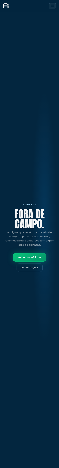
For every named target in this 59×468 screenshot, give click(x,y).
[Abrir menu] (52, 6)
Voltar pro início (27, 257)
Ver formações (30, 267)
